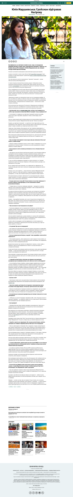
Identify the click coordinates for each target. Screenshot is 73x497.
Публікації (18, 5)
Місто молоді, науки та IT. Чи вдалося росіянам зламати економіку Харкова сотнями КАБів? (27, 452)
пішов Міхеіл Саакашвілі (36, 74)
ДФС (15, 386)
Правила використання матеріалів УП (41, 470)
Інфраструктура (27, 5)
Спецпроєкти (42, 5)
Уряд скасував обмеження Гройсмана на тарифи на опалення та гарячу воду (56, 87)
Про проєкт (22, 470)
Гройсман (11, 386)
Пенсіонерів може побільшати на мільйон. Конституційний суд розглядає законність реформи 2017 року (26, 413)
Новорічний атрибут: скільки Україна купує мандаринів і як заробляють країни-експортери (13, 452)
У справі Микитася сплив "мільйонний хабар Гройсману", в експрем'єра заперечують (26, 416)
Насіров (18, 386)
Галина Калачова (32, 14)
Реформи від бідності (13, 409)
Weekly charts (52, 5)
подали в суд (11, 282)
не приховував (16, 85)
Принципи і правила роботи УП (54, 470)
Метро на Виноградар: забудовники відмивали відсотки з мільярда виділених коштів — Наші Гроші (57, 82)
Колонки (22, 5)
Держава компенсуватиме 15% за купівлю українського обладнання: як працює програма (27, 434)
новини (13, 5)
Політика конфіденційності (29, 470)
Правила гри (33, 5)
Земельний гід (58, 5)
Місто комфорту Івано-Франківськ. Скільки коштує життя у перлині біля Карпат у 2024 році (41, 434)
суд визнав (16, 314)
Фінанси (37, 5)
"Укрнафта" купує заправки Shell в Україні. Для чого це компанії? (40, 451)
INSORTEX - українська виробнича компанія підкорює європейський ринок (13, 433)
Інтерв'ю (47, 5)
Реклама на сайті (16, 470)
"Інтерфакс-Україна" (40, 474)
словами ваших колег (25, 110)
